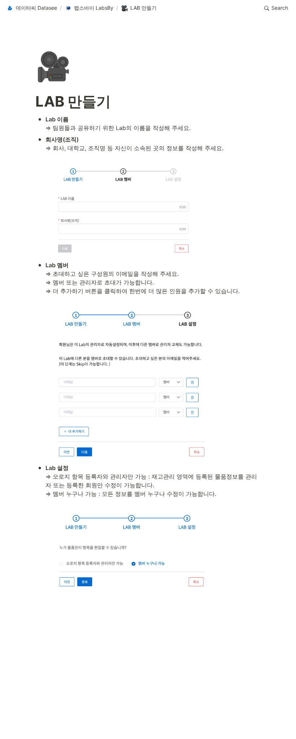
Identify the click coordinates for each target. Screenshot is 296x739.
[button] (31, 8)
